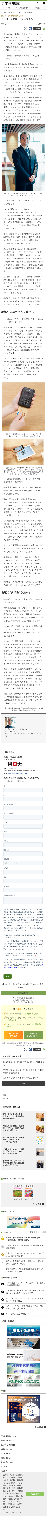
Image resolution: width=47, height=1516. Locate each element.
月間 (44, 1232)
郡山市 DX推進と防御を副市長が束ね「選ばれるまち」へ (23, 1063)
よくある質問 (5, 1453)
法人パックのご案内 (8, 1445)
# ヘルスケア (7, 8)
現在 (31, 1232)
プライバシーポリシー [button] (12, 1512)
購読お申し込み (6, 1440)
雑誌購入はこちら (7, 1449)
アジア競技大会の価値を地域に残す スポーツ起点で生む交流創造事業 (23, 1071)
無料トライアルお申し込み (14, 1035)
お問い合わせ (5, 1458)
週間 (37, 1232)
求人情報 (4, 1466)
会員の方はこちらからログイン (33, 1035)
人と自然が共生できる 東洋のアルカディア (20, 1078)
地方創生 (6, 1098)
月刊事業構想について (8, 1436)
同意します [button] (35, 1494)
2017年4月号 (12, 12)
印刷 (36, 28)
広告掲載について (7, 1462)
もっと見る (23, 1083)
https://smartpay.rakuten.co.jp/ (18, 773)
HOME (5, 12)
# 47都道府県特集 (22, 8)
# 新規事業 (37, 8)
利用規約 (4, 1471)
